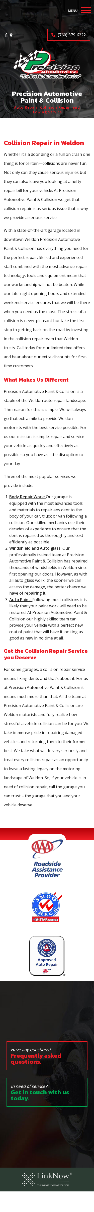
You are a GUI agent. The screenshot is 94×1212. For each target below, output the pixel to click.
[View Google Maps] (11, 35)
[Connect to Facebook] (6, 35)
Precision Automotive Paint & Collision (47, 96)
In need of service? (40, 1093)
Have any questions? (36, 1056)
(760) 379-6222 (71, 35)
